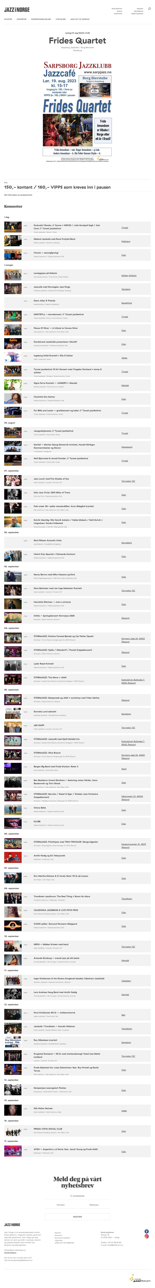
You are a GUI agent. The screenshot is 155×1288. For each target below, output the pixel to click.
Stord (123, 768)
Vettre (124, 358)
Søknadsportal (138, 11)
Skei (123, 1015)
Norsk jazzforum (117, 8)
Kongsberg (126, 542)
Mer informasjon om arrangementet (18, 195)
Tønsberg (125, 289)
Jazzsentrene (118, 13)
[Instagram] (147, 1238)
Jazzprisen (140, 8)
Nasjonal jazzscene (137, 13)
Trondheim (126, 898)
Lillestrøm (126, 980)
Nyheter (8, 19)
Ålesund (125, 618)
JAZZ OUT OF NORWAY (80, 19)
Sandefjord (126, 303)
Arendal (125, 960)
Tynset (124, 227)
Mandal (125, 385)
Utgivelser (61, 19)
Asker (124, 1110)
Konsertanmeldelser (41, 19)
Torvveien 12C (128, 481)
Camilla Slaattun (10, 1253)
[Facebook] (147, 1233)
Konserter (21, 19)
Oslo (123, 255)
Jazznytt (119, 11)
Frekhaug (125, 241)
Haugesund (126, 447)
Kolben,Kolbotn (129, 275)
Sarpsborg (126, 714)
